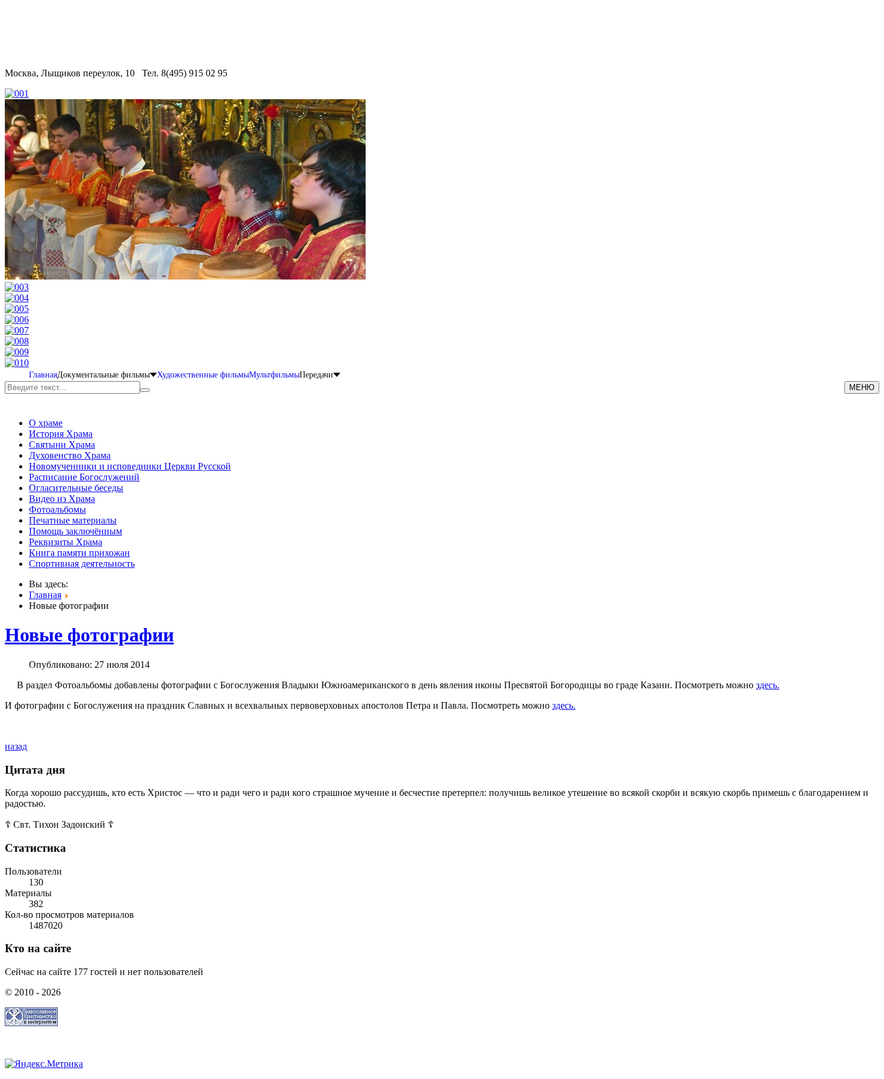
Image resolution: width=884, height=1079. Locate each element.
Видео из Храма (62, 499)
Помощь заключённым (75, 531)
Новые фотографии (89, 635)
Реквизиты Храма (65, 542)
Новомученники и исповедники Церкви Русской (130, 466)
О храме (46, 423)
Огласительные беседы (76, 488)
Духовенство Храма (70, 455)
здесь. (767, 685)
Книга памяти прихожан (79, 553)
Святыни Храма (62, 444)
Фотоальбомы (57, 509)
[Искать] (145, 390)
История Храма (61, 434)
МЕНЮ (861, 387)
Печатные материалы (73, 520)
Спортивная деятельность (82, 563)
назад (16, 746)
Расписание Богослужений (84, 477)
